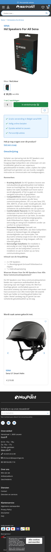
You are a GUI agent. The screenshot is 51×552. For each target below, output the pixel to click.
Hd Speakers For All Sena (15, 20)
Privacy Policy (6, 509)
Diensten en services (9, 494)
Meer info (5, 450)
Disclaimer (5, 513)
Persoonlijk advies (27, 2)
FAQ (2, 516)
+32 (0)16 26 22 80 (9, 454)
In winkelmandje (29, 104)
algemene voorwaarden (17, 549)
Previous (8, 353)
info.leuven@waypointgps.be (13, 458)
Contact (4, 491)
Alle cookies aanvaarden (34, 540)
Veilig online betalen (18, 124)
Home (3, 20)
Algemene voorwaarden (10, 506)
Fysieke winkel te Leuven (19, 128)
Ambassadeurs (7, 476)
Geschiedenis (6, 479)
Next (44, 353)
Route (3, 437)
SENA (8, 370)
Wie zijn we (5, 473)
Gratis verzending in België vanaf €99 (25, 119)
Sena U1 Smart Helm (15, 373)
